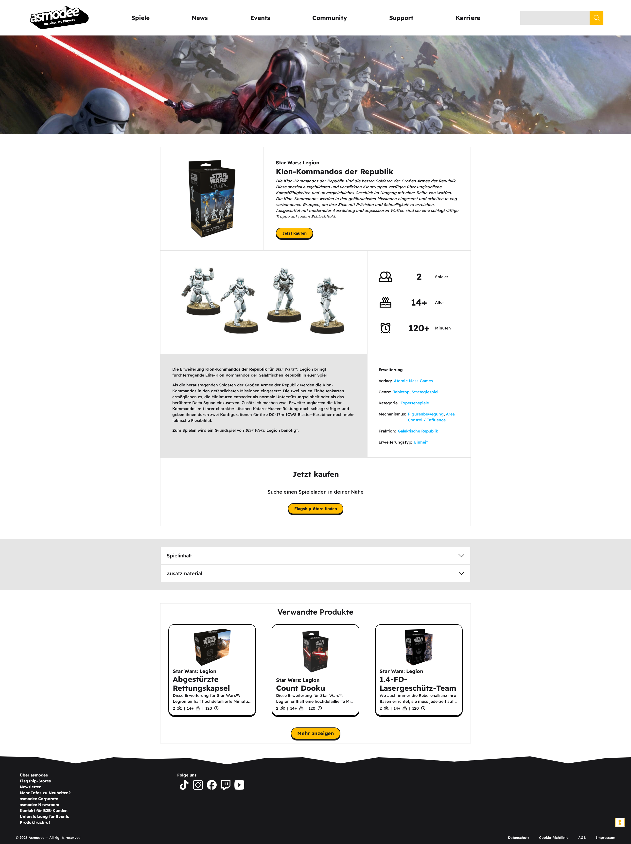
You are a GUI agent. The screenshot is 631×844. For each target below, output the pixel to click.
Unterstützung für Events (44, 816)
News (200, 17)
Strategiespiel (425, 391)
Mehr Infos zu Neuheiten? (45, 792)
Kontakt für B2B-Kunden (44, 810)
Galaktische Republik (418, 431)
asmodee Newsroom (39, 804)
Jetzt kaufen (294, 233)
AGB (582, 837)
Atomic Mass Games (413, 380)
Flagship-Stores (35, 780)
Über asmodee (34, 775)
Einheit (421, 442)
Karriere (468, 17)
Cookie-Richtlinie (553, 837)
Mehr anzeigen (315, 733)
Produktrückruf (35, 822)
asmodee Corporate (39, 798)
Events (260, 17)
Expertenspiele (415, 402)
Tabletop (401, 391)
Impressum (605, 837)
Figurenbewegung (426, 414)
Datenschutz (518, 837)
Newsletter (30, 786)
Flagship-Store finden (315, 508)
